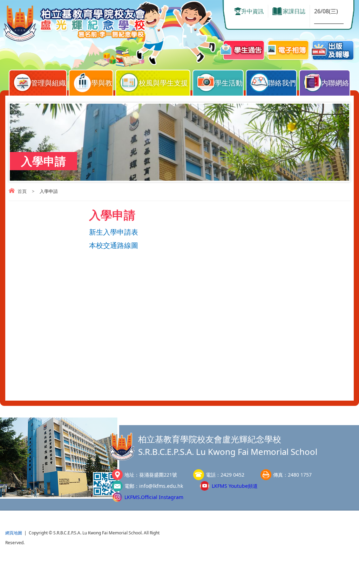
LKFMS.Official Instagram (153, 497)
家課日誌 (294, 11)
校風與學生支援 (163, 83)
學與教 (101, 83)
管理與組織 (48, 83)
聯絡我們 (282, 83)
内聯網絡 (335, 83)
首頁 (22, 191)
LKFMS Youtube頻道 (235, 486)
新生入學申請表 (113, 232)
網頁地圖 (13, 533)
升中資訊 (252, 11)
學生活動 (229, 83)
